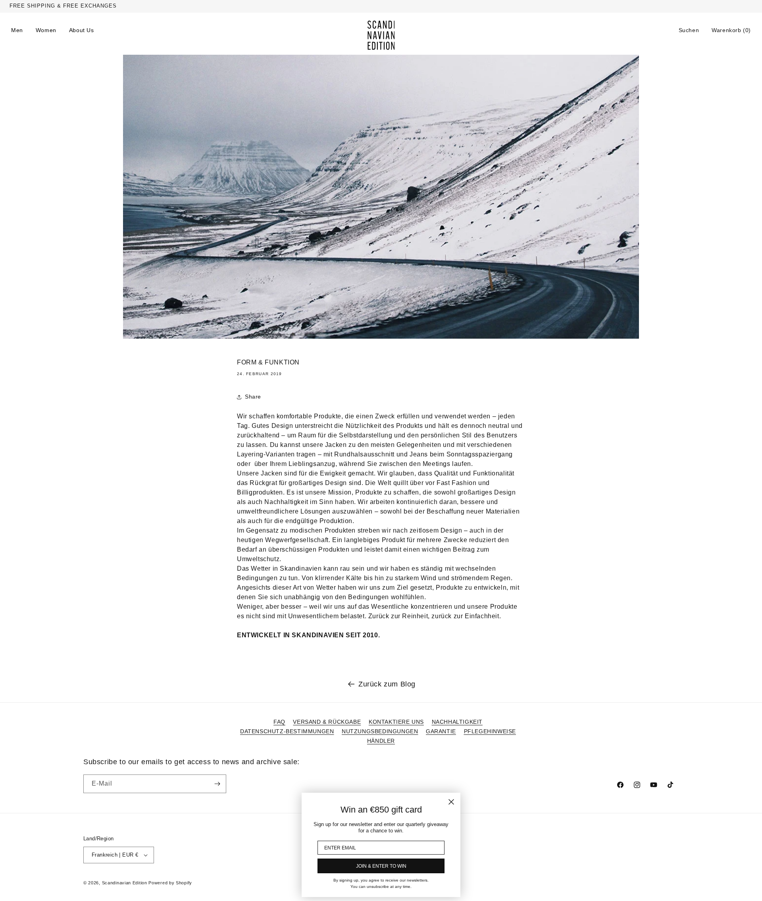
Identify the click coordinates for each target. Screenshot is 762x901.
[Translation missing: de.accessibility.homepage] (381, 35)
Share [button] (253, 396)
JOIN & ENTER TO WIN (381, 866)
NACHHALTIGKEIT (457, 722)
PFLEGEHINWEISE (490, 731)
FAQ (279, 722)
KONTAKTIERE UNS (396, 722)
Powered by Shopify (170, 882)
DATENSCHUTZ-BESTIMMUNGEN (287, 731)
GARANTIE (441, 731)
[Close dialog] (451, 802)
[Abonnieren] (217, 783)
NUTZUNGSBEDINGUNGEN (380, 731)
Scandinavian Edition (124, 882)
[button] (689, 30)
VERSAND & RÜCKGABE (327, 722)
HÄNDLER (381, 741)
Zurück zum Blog (387, 684)
